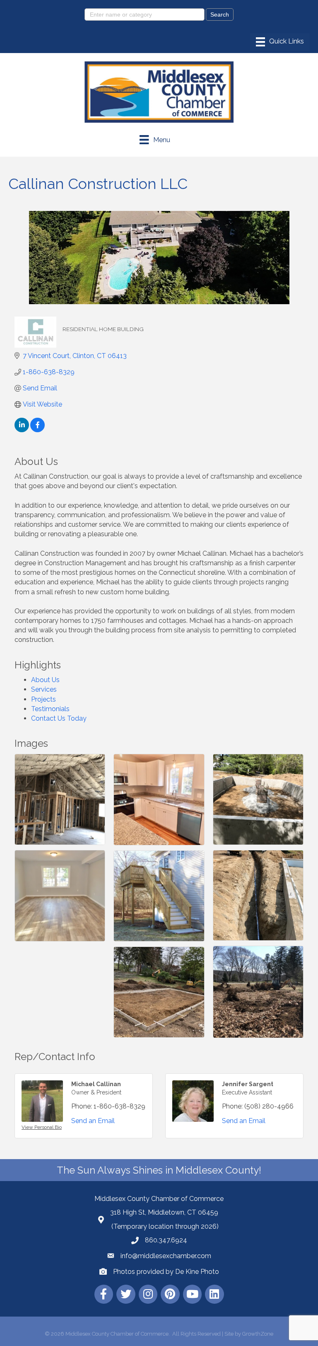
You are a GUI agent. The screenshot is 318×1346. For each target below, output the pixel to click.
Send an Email (93, 1121)
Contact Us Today (59, 718)
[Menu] (280, 42)
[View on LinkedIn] (21, 430)
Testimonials (50, 709)
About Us (45, 680)
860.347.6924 (166, 1240)
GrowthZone (257, 1334)
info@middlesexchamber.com (165, 1256)
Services (44, 689)
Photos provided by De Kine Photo (166, 1272)
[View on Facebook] (37, 430)
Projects (43, 699)
